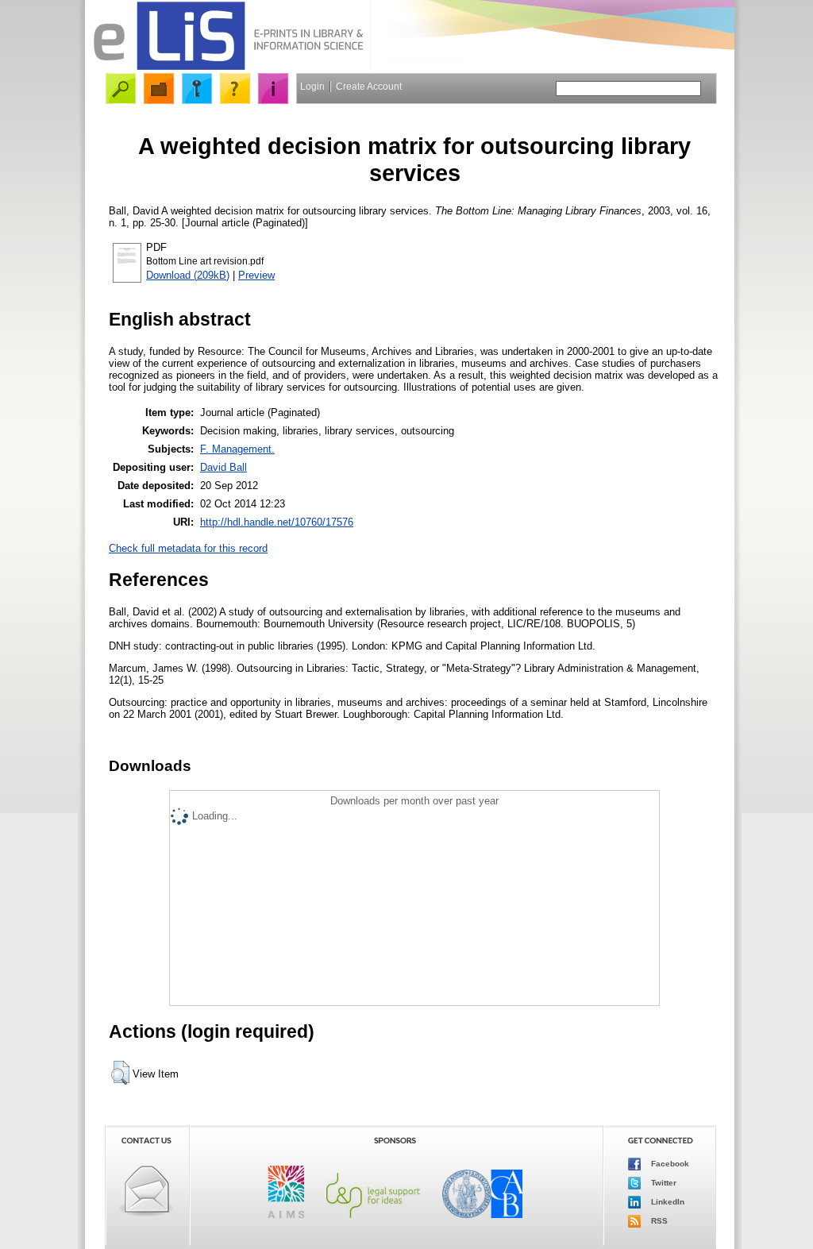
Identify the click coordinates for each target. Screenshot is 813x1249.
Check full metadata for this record (188, 548)
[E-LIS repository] (228, 67)
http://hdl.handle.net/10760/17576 (276, 522)
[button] (120, 1073)
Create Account (369, 86)
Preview (256, 275)
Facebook (669, 1162)
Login (312, 86)
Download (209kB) (187, 275)
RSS (658, 1220)
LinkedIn (666, 1201)
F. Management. (237, 449)
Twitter (662, 1182)
